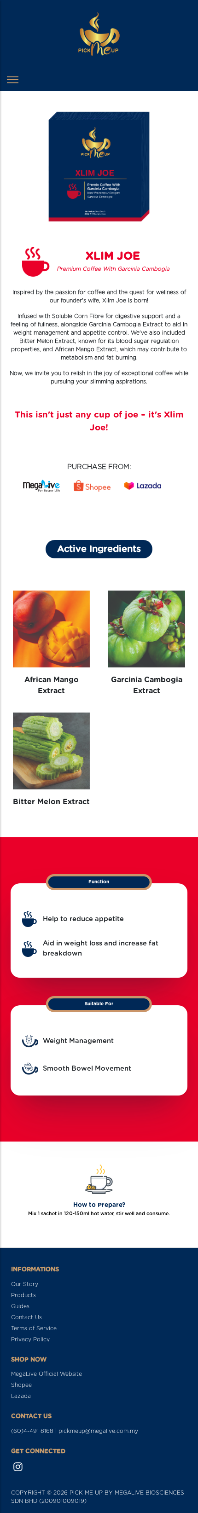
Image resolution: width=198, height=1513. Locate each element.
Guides (20, 1306)
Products (23, 1295)
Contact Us (26, 1317)
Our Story (24, 1284)
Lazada (21, 1396)
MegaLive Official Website (46, 1374)
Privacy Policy (30, 1339)
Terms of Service (34, 1328)
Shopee (21, 1385)
